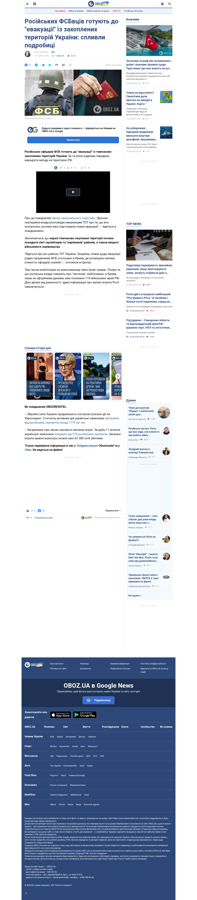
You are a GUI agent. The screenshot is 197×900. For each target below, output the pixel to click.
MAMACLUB (75, 795)
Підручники (61, 756)
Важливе (132, 19)
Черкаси (92, 736)
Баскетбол (64, 746)
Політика (49, 726)
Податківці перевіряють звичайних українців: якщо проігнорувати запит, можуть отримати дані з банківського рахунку (149, 269)
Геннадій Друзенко (137, 545)
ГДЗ (52, 756)
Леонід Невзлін (135, 566)
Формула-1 (93, 746)
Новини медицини (59, 795)
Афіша (53, 804)
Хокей (75, 746)
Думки (131, 400)
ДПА (88, 756)
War (53, 52)
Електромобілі (70, 766)
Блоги (124, 726)
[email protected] (60, 877)
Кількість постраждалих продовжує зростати (149, 306)
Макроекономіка (78, 785)
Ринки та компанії (58, 785)
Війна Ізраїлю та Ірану (98, 11)
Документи (85, 668)
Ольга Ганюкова (41, 52)
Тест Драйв (55, 766)
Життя (86, 726)
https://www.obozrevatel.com (126, 818)
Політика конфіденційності (153, 663)
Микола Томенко (136, 528)
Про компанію (56, 663)
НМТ (102, 756)
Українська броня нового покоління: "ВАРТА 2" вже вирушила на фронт (144, 578)
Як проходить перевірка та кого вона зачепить (145, 279)
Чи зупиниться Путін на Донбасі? (142, 538)
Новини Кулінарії (77, 775)
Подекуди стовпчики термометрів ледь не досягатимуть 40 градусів (139, 111)
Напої (63, 775)
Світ (65, 726)
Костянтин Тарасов (137, 419)
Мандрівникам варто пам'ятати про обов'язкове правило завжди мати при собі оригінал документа (148, 76)
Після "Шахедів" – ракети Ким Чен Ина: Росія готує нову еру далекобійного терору (143, 558)
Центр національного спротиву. (73, 218)
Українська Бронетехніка (139, 586)
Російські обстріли (133, 11)
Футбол (53, 746)
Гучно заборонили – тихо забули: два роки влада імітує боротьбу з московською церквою (143, 519)
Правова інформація (119, 663)
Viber (28, 450)
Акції (82, 766)
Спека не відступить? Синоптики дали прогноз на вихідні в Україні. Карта (140, 98)
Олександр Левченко (138, 457)
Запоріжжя (71, 736)
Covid (86, 795)
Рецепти (54, 775)
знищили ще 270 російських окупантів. (81, 434)
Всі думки (134, 595)
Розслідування (110, 726)
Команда (84, 663)
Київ (52, 736)
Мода (78, 804)
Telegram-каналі (87, 445)
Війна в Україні (76, 11)
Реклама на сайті (58, 668)
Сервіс (90, 766)
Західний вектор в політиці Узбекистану (141, 451)
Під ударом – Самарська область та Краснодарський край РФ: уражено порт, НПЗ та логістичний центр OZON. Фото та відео (148, 324)
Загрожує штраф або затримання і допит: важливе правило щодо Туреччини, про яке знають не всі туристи (148, 64)
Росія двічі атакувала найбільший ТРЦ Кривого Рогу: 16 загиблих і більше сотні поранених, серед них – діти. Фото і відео (148, 298)
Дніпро (82, 736)
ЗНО (95, 756)
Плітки (62, 804)
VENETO (117, 11)
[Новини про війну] (86, 518)
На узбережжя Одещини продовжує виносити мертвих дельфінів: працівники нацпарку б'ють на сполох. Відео (140, 134)
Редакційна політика (44, 518)
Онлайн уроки (76, 756)
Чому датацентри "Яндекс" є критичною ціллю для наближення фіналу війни (141, 411)
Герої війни (59, 11)
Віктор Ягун (134, 440)
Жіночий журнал (92, 804)
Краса (70, 804)
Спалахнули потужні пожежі (140, 332)
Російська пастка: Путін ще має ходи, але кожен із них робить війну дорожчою (144, 432)
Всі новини (166, 726)
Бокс (83, 746)
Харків (60, 736)
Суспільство (148, 726)
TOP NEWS (133, 224)
